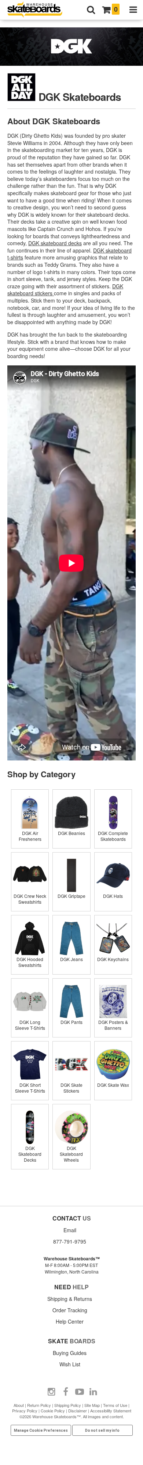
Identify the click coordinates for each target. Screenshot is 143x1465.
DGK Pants (71, 1022)
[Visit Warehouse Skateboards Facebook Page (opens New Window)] (65, 1391)
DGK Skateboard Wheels (71, 1154)
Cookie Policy (53, 1410)
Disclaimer (77, 1410)
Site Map (92, 1405)
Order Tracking (69, 1310)
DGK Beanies (71, 833)
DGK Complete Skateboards (113, 836)
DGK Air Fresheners (30, 836)
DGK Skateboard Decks (29, 1154)
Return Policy (39, 1405)
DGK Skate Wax (113, 1085)
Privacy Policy (24, 1410)
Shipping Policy (67, 1405)
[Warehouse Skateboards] (38, 10)
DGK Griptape (71, 896)
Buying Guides (70, 1352)
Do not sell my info (102, 1430)
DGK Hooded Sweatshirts (29, 962)
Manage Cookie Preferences (41, 1430)
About (19, 1405)
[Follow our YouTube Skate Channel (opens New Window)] (79, 1391)
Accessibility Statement (110, 1410)
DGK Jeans (71, 959)
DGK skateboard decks (55, 243)
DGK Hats (113, 896)
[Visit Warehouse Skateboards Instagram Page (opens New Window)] (51, 1391)
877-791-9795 (69, 1241)
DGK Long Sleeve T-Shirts (30, 1025)
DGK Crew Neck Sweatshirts (30, 899)
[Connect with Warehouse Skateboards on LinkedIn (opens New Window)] (93, 1391)
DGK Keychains (113, 959)
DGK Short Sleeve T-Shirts (30, 1088)
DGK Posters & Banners (113, 1025)
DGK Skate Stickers (71, 1088)
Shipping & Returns (69, 1298)
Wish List (69, 1364)
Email (69, 1230)
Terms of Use (115, 1405)
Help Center (70, 1321)
